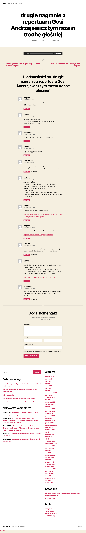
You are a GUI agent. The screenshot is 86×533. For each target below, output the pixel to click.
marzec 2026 (49, 376)
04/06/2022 (45, 40)
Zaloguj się (49, 509)
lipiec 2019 (48, 450)
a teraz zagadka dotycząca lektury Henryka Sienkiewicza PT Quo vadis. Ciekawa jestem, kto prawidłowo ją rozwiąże (21, 420)
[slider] (60, 53)
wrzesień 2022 (50, 411)
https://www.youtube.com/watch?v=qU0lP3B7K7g (40, 277)
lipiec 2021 (48, 418)
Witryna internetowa (28, 344)
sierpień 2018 (49, 473)
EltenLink (2, 531)
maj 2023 (48, 400)
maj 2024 (48, 388)
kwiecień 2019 (50, 455)
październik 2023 (51, 393)
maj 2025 (48, 381)
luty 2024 (48, 390)
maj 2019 (48, 453)
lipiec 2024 (49, 386)
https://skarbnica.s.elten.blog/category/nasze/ (38, 235)
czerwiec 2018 (50, 478)
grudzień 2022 (50, 409)
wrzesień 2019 (50, 446)
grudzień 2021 (50, 416)
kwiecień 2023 (50, 402)
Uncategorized (50, 498)
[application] (43, 53)
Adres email (47, 338)
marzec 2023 (49, 404)
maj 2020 (48, 432)
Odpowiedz (26, 108)
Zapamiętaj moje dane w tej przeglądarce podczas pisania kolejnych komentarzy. (43, 351)
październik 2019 (51, 443)
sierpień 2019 (49, 448)
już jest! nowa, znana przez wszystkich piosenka (19, 398)
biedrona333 (35, 40)
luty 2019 (48, 460)
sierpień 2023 (49, 395)
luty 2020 (48, 439)
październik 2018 (51, 469)
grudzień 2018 (50, 464)
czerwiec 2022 (50, 413)
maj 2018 (48, 480)
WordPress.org (50, 516)
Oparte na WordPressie (18, 526)
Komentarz (27, 324)
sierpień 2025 (49, 379)
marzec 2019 (49, 457)
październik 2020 (51, 425)
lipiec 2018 (48, 476)
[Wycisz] (57, 53)
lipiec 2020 (49, 427)
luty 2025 (48, 383)
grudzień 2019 (50, 441)
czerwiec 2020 (50, 430)
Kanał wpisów (49, 511)
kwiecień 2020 (50, 434)
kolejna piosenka (8, 395)
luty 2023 (48, 407)
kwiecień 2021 (50, 420)
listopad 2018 (49, 467)
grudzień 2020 (50, 423)
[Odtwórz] (25, 53)
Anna (4, 3)
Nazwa (26, 338)
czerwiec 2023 (50, 397)
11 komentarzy (55, 40)
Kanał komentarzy (51, 513)
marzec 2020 (49, 436)
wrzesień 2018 (50, 471)
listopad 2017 (49, 483)
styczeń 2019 (49, 462)
